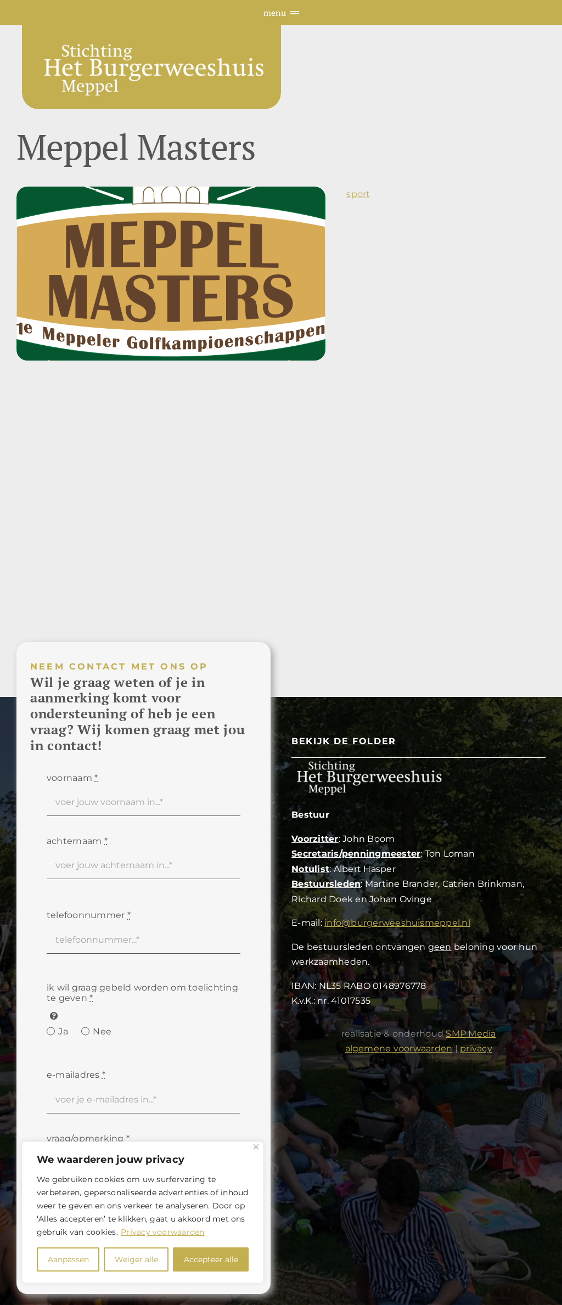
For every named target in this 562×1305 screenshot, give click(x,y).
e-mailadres (76, 1075)
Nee (102, 1031)
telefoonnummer (89, 915)
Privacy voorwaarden (163, 1232)
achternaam (77, 841)
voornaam (72, 778)
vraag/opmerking (88, 1138)
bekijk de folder (343, 741)
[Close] (256, 1146)
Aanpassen (68, 1259)
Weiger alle (136, 1259)
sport (358, 194)
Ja (63, 1031)
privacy (476, 1048)
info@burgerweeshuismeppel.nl (397, 923)
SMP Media (471, 1033)
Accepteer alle (211, 1259)
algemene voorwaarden (399, 1048)
